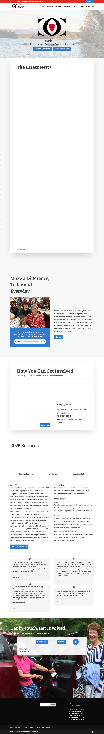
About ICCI (50, 6)
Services (58, 6)
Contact (88, 6)
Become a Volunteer (43, 49)
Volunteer (67, 6)
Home (43, 6)
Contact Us (40, 375)
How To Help (42, 642)
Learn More (45, 425)
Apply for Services (62, 49)
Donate (59, 337)
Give (82, 6)
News (75, 6)
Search (53, 704)
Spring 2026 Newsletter (31, 120)
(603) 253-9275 (27, 375)
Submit (77, 688)
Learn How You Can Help (19, 546)
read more (22, 123)
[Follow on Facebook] (76, 642)
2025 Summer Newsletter (32, 236)
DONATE (89, 1)
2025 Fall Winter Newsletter (33, 178)
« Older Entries (21, 249)
